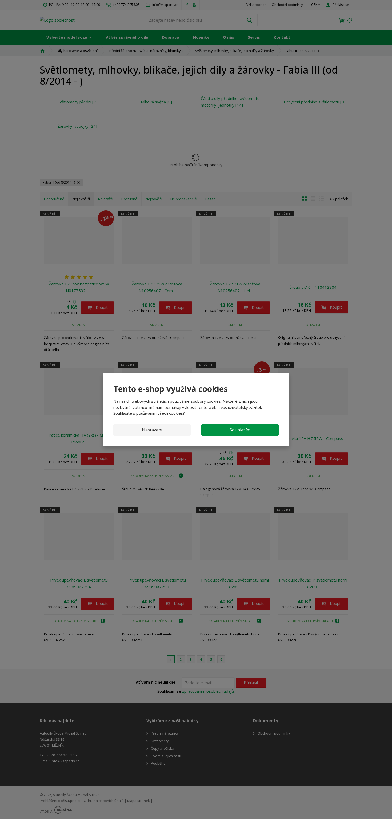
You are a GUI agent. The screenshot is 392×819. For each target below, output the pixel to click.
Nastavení (152, 430)
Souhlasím (240, 430)
